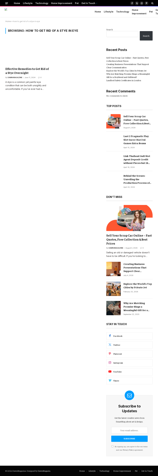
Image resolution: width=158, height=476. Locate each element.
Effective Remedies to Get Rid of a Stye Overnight (27, 71)
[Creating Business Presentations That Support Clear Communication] (113, 269)
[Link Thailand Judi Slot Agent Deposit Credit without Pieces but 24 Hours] (113, 161)
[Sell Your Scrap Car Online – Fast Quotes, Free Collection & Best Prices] (113, 121)
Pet (77, 3)
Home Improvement (61, 3)
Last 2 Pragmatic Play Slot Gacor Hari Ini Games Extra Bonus (136, 139)
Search (109, 29)
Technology (41, 3)
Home (17, 3)
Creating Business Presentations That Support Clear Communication (134, 267)
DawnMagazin (44, 471)
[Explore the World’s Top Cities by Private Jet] (113, 289)
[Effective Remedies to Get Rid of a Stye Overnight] (27, 52)
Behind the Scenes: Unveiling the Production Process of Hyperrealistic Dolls (136, 179)
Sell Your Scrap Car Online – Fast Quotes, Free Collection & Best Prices (136, 120)
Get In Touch (88, 3)
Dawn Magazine (15, 77)
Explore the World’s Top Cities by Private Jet (126, 70)
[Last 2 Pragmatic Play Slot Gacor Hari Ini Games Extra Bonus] (113, 141)
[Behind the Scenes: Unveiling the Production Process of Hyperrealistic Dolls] (113, 181)
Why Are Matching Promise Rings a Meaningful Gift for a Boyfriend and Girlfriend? (135, 306)
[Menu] (6, 3)
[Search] (152, 3)
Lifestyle (28, 3)
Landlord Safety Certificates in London (123, 80)
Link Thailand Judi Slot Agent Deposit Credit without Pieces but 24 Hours (136, 159)
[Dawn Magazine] (46, 11)
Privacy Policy (128, 450)
